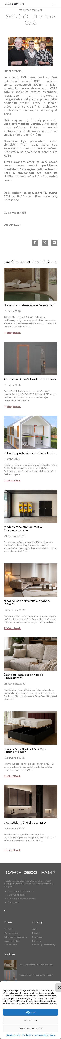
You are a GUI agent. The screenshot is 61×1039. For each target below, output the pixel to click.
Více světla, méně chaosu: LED (25, 822)
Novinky (36, 933)
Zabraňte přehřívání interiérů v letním (30, 453)
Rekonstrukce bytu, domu (15, 937)
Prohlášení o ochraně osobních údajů (38, 1035)
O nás (34, 929)
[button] (56, 984)
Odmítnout (30, 1020)
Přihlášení (36, 941)
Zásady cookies (13, 1035)
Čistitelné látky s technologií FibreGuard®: (23, 676)
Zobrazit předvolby (31, 1028)
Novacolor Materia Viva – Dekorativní (29, 305)
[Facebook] (35, 243)
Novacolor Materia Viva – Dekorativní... (36, 965)
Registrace (37, 937)
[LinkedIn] (54, 243)
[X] (45, 243)
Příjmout (30, 1012)
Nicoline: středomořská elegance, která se (27, 602)
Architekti (8, 929)
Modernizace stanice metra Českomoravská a (23, 528)
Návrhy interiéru (11, 933)
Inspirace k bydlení (12, 941)
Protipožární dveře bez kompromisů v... (36, 975)
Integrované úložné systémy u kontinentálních (25, 750)
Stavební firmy (10, 945)
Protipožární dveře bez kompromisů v (30, 379)
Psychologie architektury (43, 945)
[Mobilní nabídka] (54, 4)
